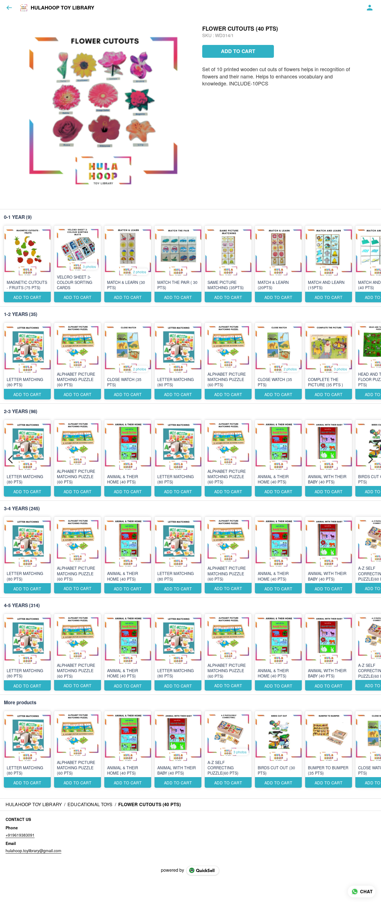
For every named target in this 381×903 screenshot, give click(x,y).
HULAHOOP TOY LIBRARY (62, 8)
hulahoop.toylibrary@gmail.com (33, 850)
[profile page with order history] (369, 7)
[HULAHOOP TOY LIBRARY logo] (24, 8)
